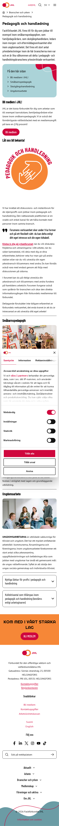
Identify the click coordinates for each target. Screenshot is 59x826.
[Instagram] (32, 743)
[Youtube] (38, 743)
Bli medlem (10, 132)
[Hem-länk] (8, 5)
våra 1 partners (19, 375)
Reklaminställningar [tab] (46, 360)
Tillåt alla (29, 453)
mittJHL (32, 4)
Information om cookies (29, 819)
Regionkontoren (29, 687)
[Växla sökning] (40, 5)
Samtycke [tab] (8, 360)
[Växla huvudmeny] (55, 5)
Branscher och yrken (27, 780)
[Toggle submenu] (33, 767)
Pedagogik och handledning (17, 16)
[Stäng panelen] (54, 353)
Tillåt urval (29, 462)
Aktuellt (27, 767)
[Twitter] (26, 743)
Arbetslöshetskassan (29, 713)
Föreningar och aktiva (27, 792)
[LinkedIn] (20, 743)
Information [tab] (24, 360)
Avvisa (29, 471)
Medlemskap (27, 786)
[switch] (51, 421)
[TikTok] (44, 743)
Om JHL (27, 798)
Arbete (27, 774)
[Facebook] (14, 743)
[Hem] (3, 12)
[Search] (52, 754)
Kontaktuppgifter (29, 683)
